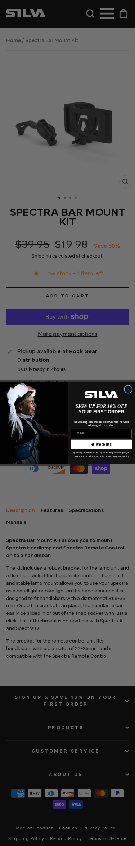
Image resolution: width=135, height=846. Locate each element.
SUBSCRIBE (101, 444)
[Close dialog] (127, 389)
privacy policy (122, 456)
